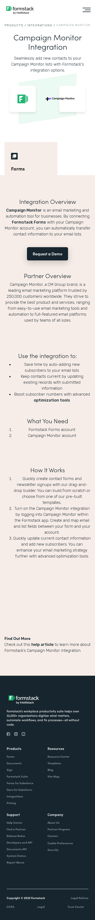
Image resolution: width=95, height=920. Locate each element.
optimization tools (52, 400)
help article (42, 644)
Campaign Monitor (24, 210)
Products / (15, 25)
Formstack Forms (29, 222)
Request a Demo (47, 253)
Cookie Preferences (60, 843)
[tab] (30, 158)
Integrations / (41, 25)
